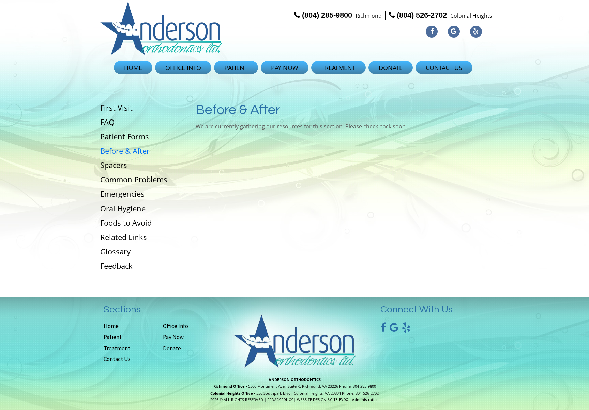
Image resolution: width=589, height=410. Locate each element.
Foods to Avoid (126, 222)
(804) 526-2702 (422, 15)
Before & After (125, 150)
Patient (113, 337)
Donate (172, 348)
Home (111, 326)
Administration (365, 399)
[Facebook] (432, 32)
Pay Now (173, 337)
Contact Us (117, 359)
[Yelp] (476, 32)
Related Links (123, 237)
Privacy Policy (280, 399)
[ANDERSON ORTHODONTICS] (161, 28)
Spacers (113, 165)
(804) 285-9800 (327, 15)
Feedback (116, 265)
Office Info (175, 326)
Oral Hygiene (123, 208)
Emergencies (122, 193)
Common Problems (133, 179)
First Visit (116, 107)
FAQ (107, 122)
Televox (341, 399)
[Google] (454, 32)
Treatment (117, 348)
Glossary (115, 251)
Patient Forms (124, 136)
